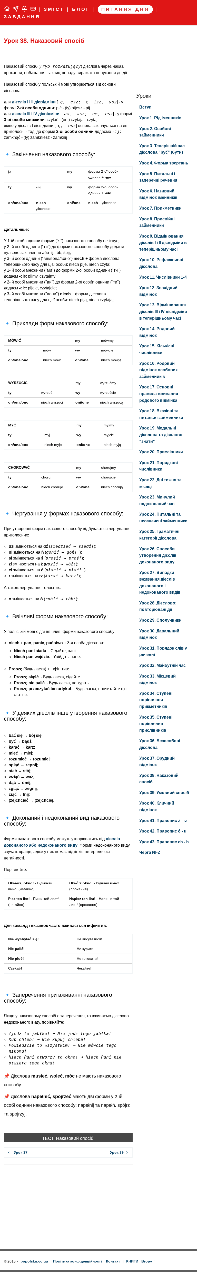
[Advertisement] (68, 1208)
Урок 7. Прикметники (160, 208)
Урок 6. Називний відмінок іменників (158, 194)
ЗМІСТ (54, 9)
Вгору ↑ (148, 1261)
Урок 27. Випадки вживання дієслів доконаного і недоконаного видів (160, 582)
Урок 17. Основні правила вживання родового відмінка (158, 393)
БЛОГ (81, 9)
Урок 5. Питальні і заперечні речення (158, 177)
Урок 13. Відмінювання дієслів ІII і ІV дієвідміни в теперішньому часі (163, 311)
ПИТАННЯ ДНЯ (125, 9)
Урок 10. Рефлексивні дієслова (161, 263)
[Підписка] (25, 9)
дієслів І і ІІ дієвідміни (34, 102)
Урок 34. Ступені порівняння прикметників (155, 700)
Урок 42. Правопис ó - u (162, 831)
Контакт (113, 1261)
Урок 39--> (119, 1152)
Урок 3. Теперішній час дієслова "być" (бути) (162, 149)
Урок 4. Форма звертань (163, 163)
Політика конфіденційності (77, 1261)
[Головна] (8, 9)
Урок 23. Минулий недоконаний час (157, 500)
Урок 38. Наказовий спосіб (44, 40)
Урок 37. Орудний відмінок (157, 761)
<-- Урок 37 (17, 1152)
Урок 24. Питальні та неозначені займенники (163, 517)
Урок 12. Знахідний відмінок (158, 291)
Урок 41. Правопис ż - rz (163, 820)
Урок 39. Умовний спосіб (164, 792)
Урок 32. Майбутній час (162, 665)
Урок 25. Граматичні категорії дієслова (159, 534)
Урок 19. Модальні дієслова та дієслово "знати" (160, 434)
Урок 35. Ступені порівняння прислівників (155, 723)
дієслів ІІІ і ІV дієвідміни (36, 114)
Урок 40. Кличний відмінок (156, 806)
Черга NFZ (149, 852)
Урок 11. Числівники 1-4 (163, 277)
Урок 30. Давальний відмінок (159, 634)
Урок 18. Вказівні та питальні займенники (161, 414)
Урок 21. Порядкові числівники (158, 466)
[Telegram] (17, 9)
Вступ (145, 107)
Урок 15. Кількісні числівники (156, 349)
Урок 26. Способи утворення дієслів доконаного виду (157, 555)
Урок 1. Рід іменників (160, 118)
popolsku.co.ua (34, 1261)
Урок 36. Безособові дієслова (159, 744)
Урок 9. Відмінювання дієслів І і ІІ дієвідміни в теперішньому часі (163, 242)
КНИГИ (132, 1261)
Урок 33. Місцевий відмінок (157, 679)
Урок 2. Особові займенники (155, 132)
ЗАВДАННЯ (22, 16)
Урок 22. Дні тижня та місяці (160, 483)
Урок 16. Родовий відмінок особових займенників (158, 370)
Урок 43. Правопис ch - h (164, 842)
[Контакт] (34, 9)
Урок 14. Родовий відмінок (157, 332)
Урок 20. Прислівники (161, 452)
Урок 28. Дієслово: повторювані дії (157, 606)
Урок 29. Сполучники (160, 620)
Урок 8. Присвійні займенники (156, 222)
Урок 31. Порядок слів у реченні (163, 651)
